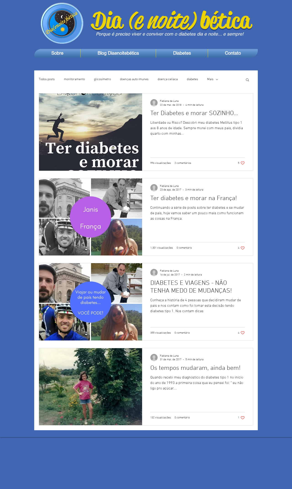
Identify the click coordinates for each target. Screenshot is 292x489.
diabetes (192, 79)
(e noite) (163, 20)
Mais (210, 79)
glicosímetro (102, 79)
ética (230, 20)
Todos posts (47, 79)
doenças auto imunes (134, 79)
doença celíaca (168, 79)
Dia (109, 20)
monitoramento (74, 79)
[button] (247, 80)
